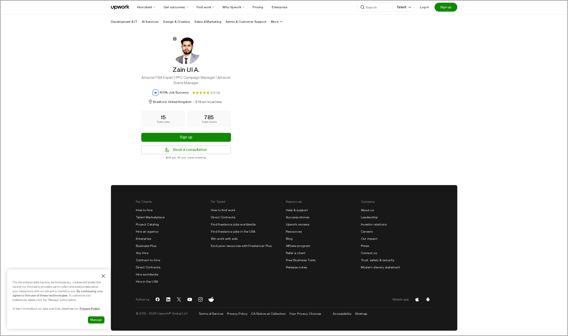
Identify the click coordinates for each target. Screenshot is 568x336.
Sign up (445, 7)
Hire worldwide (147, 274)
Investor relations (374, 224)
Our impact (369, 238)
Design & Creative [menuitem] (176, 21)
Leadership (369, 217)
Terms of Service (211, 313)
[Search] (362, 7)
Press (365, 246)
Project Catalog (147, 224)
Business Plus (146, 246)
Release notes (296, 267)
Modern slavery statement (380, 267)
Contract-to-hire (148, 260)
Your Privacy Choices (309, 313)
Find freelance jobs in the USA (233, 231)
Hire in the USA (147, 281)
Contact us (369, 253)
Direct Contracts (148, 267)
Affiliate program (298, 246)
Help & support (297, 210)
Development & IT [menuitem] (124, 21)
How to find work (223, 210)
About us (367, 210)
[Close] (103, 276)
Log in (424, 7)
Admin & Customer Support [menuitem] (246, 21)
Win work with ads (224, 238)
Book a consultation (190, 150)
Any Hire (142, 253)
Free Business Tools (301, 260)
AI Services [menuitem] (150, 21)
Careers (367, 231)
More (275, 21)
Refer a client (296, 253)
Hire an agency (147, 231)
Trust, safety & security (378, 260)
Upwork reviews (298, 224)
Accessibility (342, 313)
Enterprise (143, 238)
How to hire (144, 210)
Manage (96, 319)
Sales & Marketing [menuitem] (207, 21)
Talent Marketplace (150, 217)
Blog (289, 238)
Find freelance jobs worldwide (233, 224)
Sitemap (361, 313)
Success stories (298, 217)
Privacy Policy (237, 313)
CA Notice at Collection (268, 313)
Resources (294, 231)
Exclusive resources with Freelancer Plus (241, 246)
